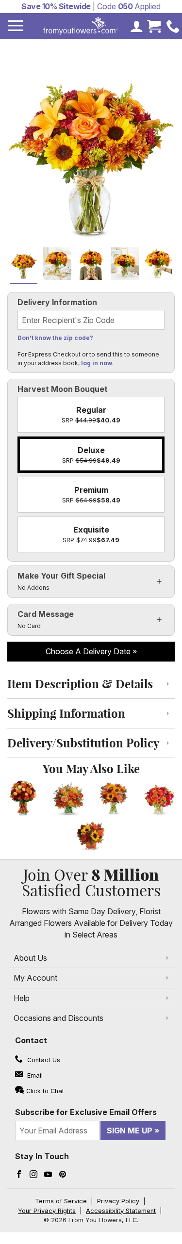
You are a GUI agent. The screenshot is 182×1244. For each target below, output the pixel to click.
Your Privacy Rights (47, 1210)
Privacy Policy (118, 1201)
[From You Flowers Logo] (80, 26)
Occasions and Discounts (58, 1018)
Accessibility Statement (121, 1210)
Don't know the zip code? (55, 337)
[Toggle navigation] (15, 26)
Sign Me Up (129, 1130)
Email (34, 1075)
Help (22, 998)
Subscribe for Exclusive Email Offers (86, 1112)
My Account (35, 978)
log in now (96, 363)
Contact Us (42, 1060)
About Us (30, 958)
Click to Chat (45, 1091)
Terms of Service (61, 1201)
